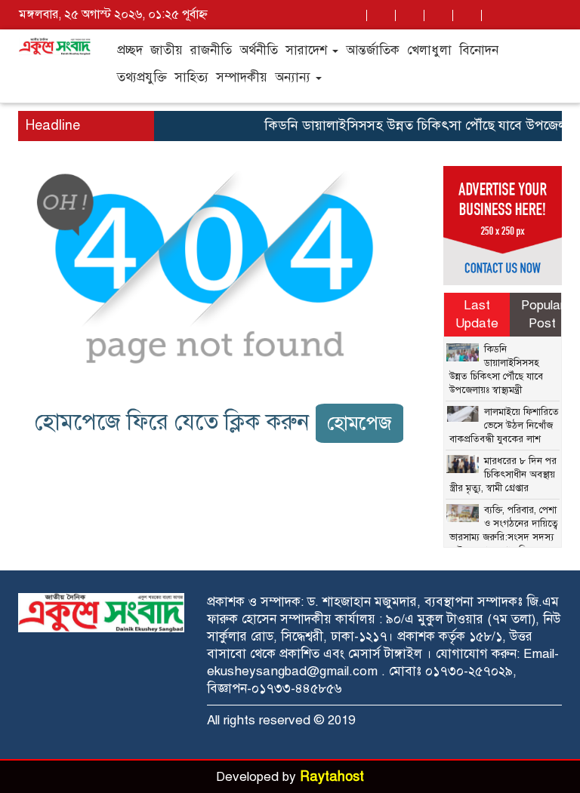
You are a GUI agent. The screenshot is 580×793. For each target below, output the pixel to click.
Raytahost (332, 776)
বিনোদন (478, 50)
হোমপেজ (359, 423)
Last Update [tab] (476, 314)
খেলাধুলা (429, 50)
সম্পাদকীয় (241, 77)
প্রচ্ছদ (130, 50)
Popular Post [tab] (542, 314)
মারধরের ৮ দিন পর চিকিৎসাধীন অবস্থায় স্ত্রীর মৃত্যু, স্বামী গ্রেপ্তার (503, 474)
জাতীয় (166, 50)
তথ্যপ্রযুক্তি (142, 77)
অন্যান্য (294, 77)
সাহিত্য (191, 77)
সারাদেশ (308, 50)
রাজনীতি (211, 50)
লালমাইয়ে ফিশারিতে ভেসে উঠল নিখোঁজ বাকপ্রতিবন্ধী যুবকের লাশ (504, 425)
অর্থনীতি (258, 50)
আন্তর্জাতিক (373, 50)
